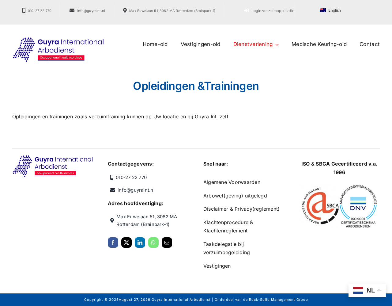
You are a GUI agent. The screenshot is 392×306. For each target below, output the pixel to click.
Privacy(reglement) (257, 209)
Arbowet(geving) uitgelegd (235, 196)
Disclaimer (215, 209)
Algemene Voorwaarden (231, 182)
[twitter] (126, 242)
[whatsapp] (153, 242)
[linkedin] (140, 242)
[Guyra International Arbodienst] (58, 39)
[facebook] (113, 242)
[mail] (167, 242)
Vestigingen (217, 266)
